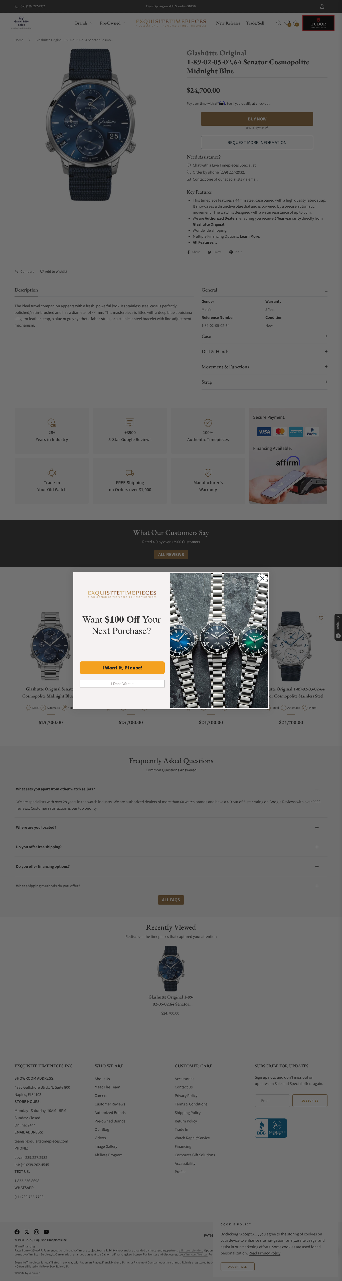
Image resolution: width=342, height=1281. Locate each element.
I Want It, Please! (122, 667)
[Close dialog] (262, 578)
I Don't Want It (122, 684)
